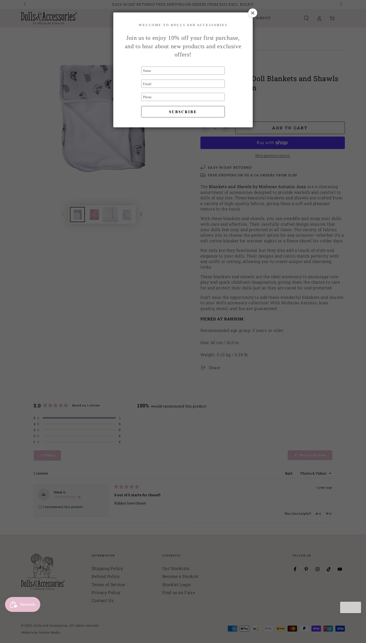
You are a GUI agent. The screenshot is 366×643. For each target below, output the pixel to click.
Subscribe (183, 111)
